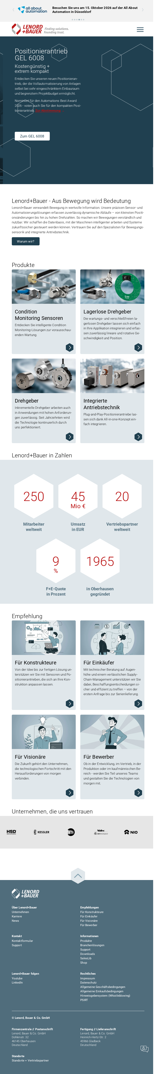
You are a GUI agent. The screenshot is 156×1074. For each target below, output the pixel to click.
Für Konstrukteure (91, 912)
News (15, 920)
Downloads (87, 954)
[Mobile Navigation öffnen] (140, 29)
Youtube (17, 978)
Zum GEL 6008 (29, 136)
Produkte (86, 941)
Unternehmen (20, 912)
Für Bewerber (88, 925)
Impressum (87, 978)
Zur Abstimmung (45, 110)
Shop (83, 962)
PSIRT (84, 1000)
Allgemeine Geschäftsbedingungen (102, 987)
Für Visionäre (89, 920)
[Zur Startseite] (40, 29)
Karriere (17, 916)
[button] (72, 19)
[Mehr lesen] (69, 347)
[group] (78, 10)
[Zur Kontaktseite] (144, 1049)
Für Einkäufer (88, 916)
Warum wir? (25, 241)
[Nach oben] (78, 876)
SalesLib (85, 958)
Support (17, 945)
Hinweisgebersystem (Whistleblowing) (105, 995)
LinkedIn (17, 982)
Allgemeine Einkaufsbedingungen (101, 991)
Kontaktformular (22, 941)
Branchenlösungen (92, 945)
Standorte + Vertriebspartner (30, 1060)
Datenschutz (88, 982)
